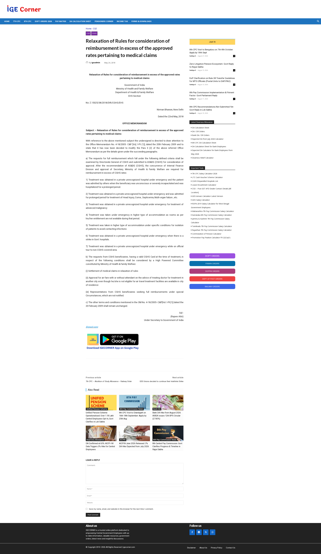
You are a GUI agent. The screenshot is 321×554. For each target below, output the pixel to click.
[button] (318, 21)
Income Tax (122, 21)
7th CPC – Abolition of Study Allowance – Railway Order (109, 381)
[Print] (111, 68)
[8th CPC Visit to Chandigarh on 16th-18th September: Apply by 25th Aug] (134, 402)
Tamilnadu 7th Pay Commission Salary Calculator (212, 226)
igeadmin (96, 62)
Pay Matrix (60, 21)
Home (7, 21)
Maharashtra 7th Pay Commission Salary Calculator (213, 211)
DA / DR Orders (198, 131)
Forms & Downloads (141, 21)
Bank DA (156, 409)
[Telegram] (105, 68)
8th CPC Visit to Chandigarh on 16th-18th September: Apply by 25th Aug (132, 415)
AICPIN (123, 439)
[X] (94, 68)
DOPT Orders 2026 (43, 21)
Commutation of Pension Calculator (206, 234)
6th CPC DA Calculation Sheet (204, 143)
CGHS (94, 33)
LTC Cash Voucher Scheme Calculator (207, 177)
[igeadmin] (87, 62)
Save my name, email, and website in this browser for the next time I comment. (121, 509)
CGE (95, 28)
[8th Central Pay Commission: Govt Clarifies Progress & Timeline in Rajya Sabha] (167, 433)
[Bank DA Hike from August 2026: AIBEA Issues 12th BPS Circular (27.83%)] (167, 402)
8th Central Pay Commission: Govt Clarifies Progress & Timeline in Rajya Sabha (167, 446)
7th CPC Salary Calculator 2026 (204, 173)
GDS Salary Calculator (201, 200)
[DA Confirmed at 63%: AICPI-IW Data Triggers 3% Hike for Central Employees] (101, 433)
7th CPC (16, 21)
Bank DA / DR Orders (200, 135)
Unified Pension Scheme (97, 409)
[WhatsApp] (99, 68)
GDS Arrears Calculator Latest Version (207, 196)
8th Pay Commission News (131, 409)
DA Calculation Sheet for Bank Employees (209, 146)
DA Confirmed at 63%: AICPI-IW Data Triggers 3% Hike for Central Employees (100, 446)
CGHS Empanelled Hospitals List (205, 181)
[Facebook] (88, 68)
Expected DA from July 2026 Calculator (207, 139)
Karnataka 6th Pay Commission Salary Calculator (212, 215)
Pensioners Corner (104, 21)
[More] (117, 68)
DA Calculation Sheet (80, 21)
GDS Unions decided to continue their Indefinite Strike (161, 381)
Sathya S (192, 56)
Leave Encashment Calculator (204, 185)
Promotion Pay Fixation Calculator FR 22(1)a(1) (211, 237)
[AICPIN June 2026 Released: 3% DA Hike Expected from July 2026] (134, 433)
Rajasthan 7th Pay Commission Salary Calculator (212, 230)
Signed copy (92, 327)
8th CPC (27, 21)
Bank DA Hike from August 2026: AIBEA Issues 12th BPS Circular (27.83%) (166, 415)
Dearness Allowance (95, 439)
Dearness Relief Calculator (203, 158)
